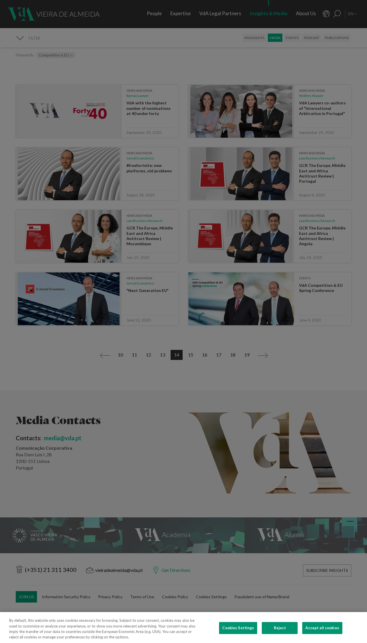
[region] (183, 627)
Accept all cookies (322, 628)
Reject (280, 628)
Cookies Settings (238, 628)
